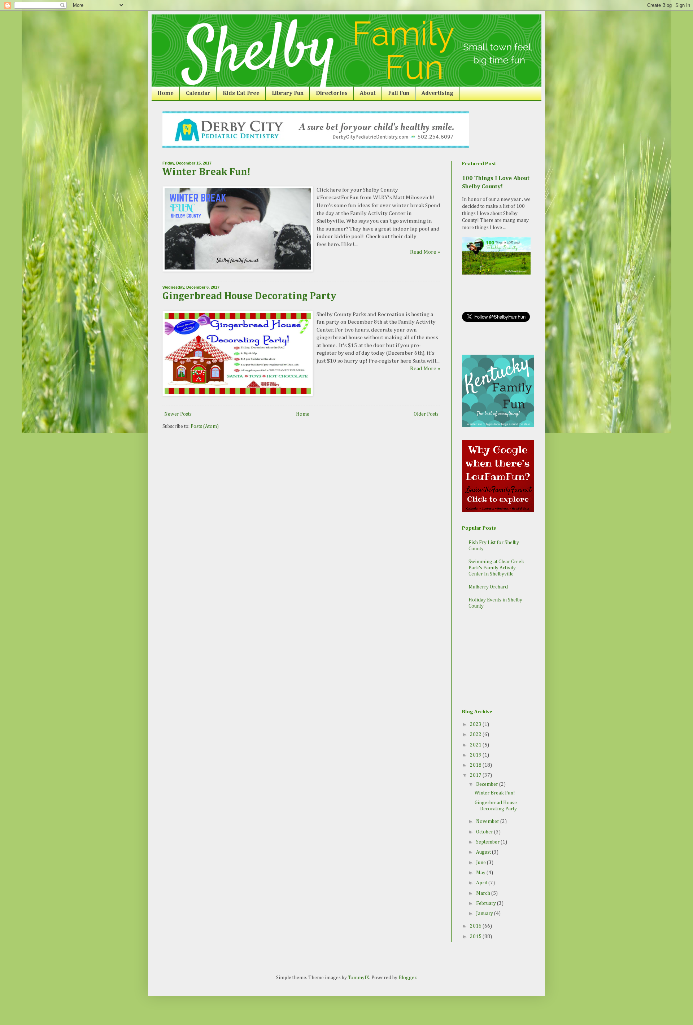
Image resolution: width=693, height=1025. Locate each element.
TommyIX (358, 977)
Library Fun (288, 93)
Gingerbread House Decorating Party (249, 296)
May (481, 872)
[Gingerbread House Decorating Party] (237, 394)
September (488, 842)
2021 (476, 745)
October (485, 832)
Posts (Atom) (205, 426)
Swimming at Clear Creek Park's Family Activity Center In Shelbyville (496, 568)
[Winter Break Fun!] (237, 270)
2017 (476, 775)
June (481, 862)
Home (165, 93)
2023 (476, 724)
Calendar (198, 93)
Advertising (437, 93)
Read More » (425, 252)
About (368, 93)
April (482, 882)
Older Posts (426, 414)
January (485, 913)
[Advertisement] (498, 660)
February (486, 903)
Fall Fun (398, 93)
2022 (476, 734)
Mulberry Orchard (488, 587)
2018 (476, 765)
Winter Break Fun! (206, 172)
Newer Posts (178, 414)
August (484, 852)
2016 (476, 926)
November (488, 821)
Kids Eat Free (241, 93)
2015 (476, 936)
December (487, 784)
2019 (476, 755)
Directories (332, 93)
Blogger (407, 977)
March (483, 893)
